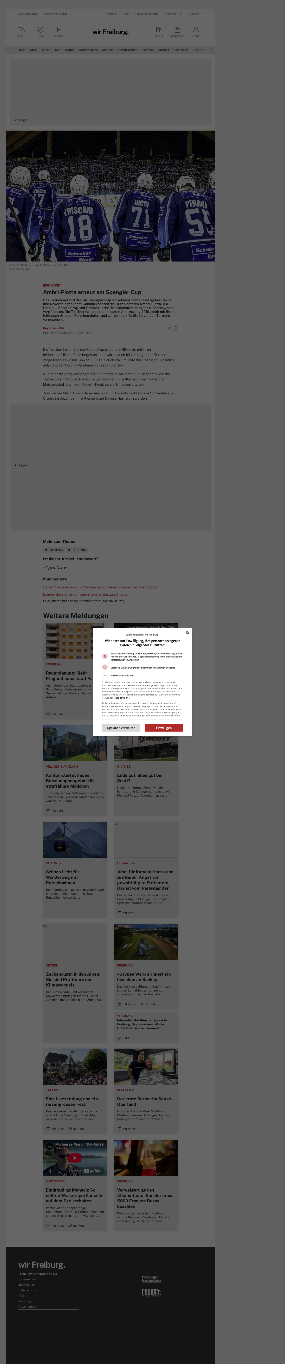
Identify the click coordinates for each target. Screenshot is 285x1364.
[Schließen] (187, 633)
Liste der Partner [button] (122, 697)
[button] (142, 675)
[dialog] (142, 682)
